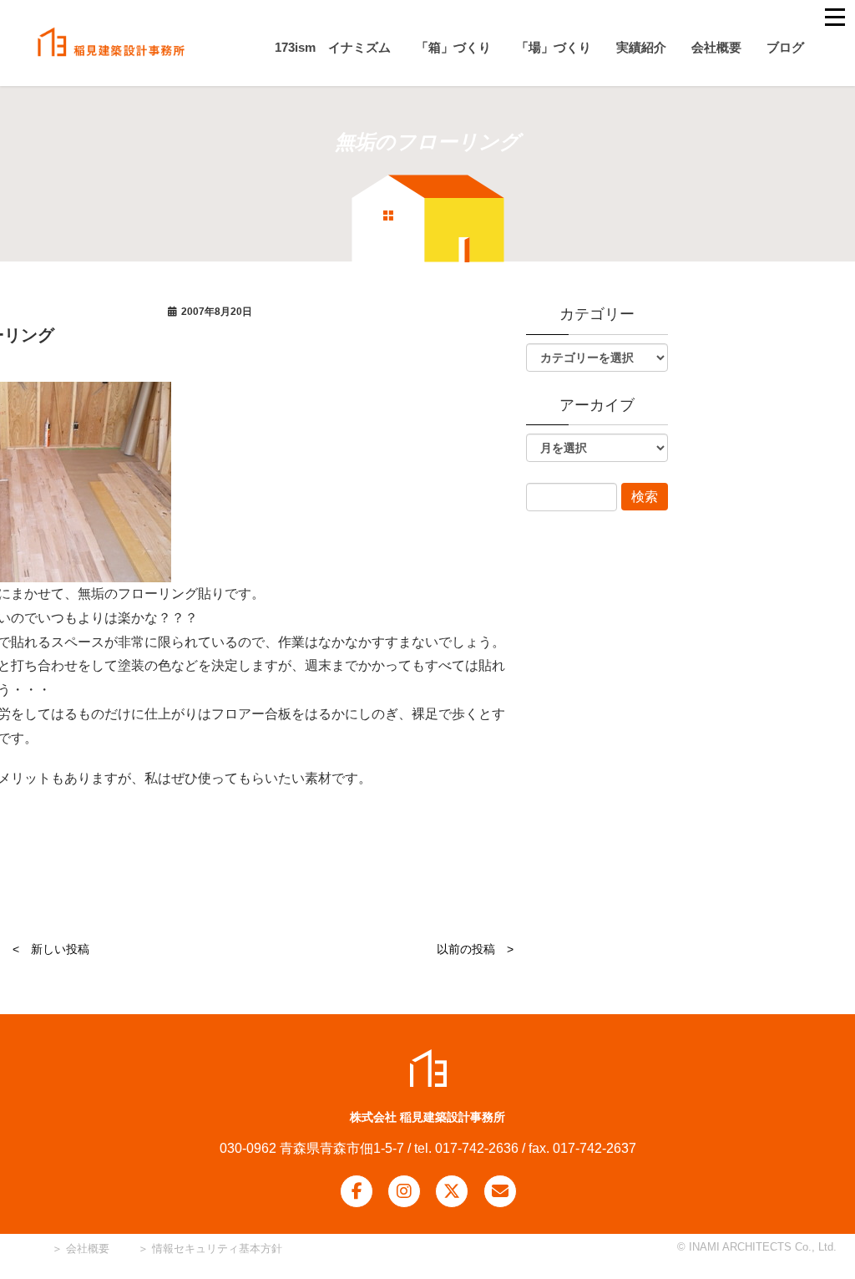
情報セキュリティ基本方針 (217, 1248)
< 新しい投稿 (51, 949)
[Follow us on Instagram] (404, 1191)
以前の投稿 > (475, 949)
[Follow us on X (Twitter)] (451, 1191)
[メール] (500, 1191)
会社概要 (86, 1248)
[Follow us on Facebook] (356, 1191)
